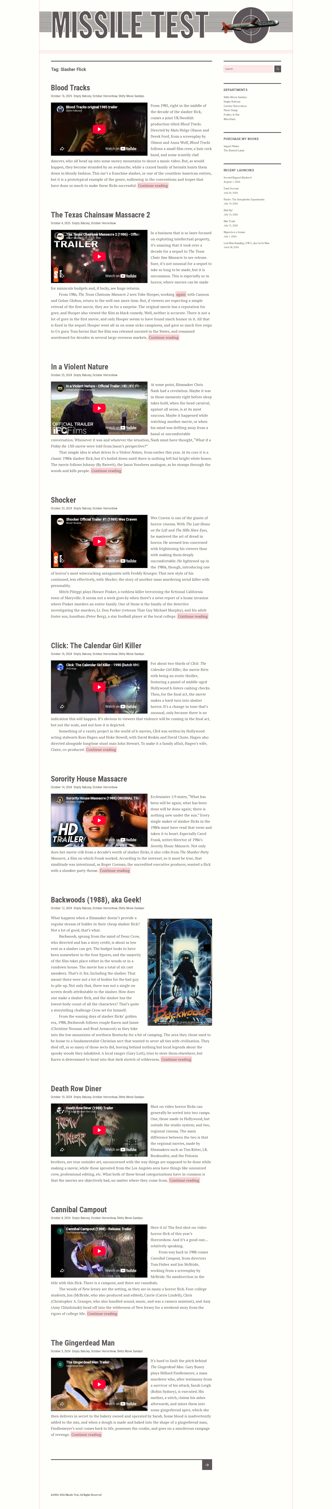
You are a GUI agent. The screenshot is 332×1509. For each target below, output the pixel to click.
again (181, 294)
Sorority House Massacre (89, 778)
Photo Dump (231, 110)
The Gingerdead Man (83, 1342)
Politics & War (232, 114)
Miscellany (230, 119)
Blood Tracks (70, 87)
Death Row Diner (76, 1088)
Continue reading (153, 185)
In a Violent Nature (79, 366)
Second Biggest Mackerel (238, 177)
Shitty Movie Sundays (131, 96)
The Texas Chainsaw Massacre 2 (100, 214)
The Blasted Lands (234, 150)
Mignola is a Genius (234, 232)
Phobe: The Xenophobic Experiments (244, 199)
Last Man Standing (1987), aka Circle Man (246, 243)
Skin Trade (229, 221)
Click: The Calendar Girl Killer (96, 645)
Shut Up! (228, 210)
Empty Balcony (82, 96)
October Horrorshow (105, 96)
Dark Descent (231, 188)
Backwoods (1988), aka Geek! (96, 899)
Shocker (63, 500)
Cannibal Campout (79, 1209)
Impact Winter (231, 146)
